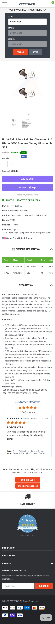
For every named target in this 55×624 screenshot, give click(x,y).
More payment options (27, 195)
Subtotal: (6, 171)
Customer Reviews (27, 402)
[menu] (4, 4)
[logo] (28, 4)
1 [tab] (26, 114)
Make (11, 28)
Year (10, 17)
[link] (14, 123)
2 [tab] (28, 114)
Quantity (5, 158)
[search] (12, 4)
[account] (44, 4)
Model (11, 39)
